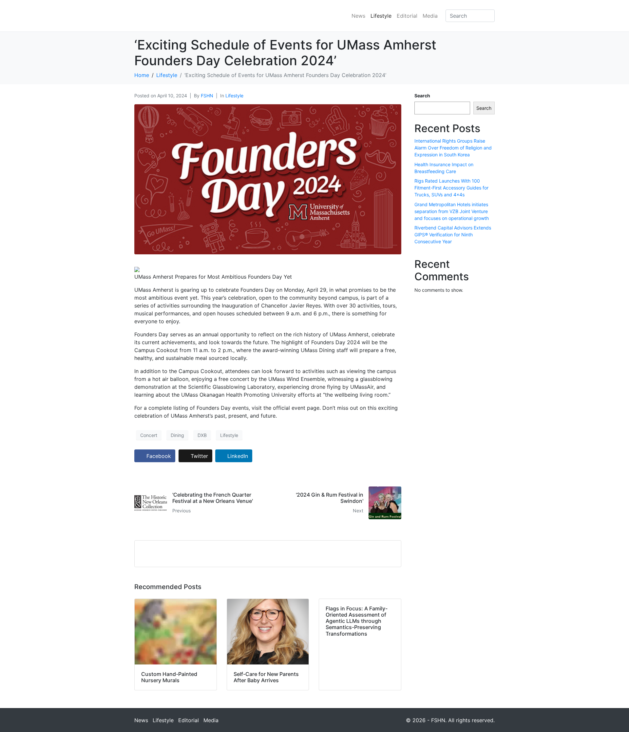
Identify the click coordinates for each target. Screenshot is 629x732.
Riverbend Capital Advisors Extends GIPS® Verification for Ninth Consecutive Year (452, 234)
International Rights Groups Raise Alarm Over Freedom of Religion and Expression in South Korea (453, 147)
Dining (177, 435)
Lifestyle (381, 15)
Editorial (407, 15)
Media (430, 15)
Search (422, 95)
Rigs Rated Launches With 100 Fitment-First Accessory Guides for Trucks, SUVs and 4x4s (451, 187)
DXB (202, 435)
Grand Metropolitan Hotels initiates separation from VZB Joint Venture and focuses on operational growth (451, 211)
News (358, 15)
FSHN (207, 95)
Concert (148, 435)
